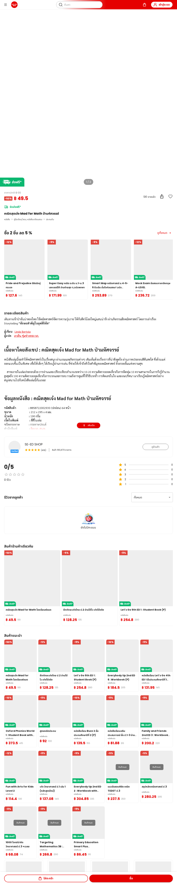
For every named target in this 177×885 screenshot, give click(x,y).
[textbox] (88, 414)
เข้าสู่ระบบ (164, 5)
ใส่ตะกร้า (48, 878)
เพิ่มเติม (91, 425)
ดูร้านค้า (156, 447)
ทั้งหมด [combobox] (138, 497)
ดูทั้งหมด (162, 233)
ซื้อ (131, 878)
